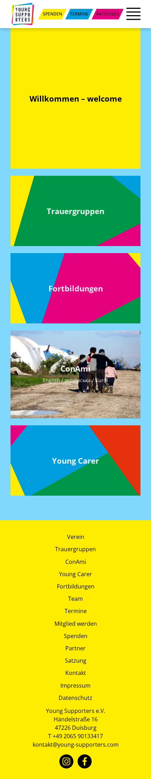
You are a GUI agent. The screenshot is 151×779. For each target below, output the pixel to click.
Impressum (75, 685)
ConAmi (75, 373)
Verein (75, 537)
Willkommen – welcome (75, 98)
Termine (76, 611)
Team (75, 599)
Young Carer (75, 460)
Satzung (75, 660)
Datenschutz (75, 698)
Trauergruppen (75, 211)
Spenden (75, 636)
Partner (75, 648)
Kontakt (75, 673)
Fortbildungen (75, 288)
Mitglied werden (75, 623)
